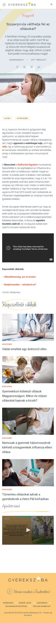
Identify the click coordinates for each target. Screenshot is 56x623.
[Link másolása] (39, 67)
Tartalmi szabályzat (42, 606)
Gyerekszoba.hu (16, 60)
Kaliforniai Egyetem (28, 164)
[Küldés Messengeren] (24, 67)
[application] (28, 530)
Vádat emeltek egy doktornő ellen (24, 349)
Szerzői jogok (25, 603)
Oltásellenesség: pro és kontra (20, 276)
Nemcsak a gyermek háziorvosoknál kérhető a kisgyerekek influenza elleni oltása (27, 447)
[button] (28, 530)
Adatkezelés (42, 603)
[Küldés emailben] (31, 67)
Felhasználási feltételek (16, 606)
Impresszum (8, 603)
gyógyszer (22, 118)
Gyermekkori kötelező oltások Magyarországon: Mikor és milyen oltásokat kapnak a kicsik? (24, 396)
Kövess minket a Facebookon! (32, 592)
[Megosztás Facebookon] (17, 67)
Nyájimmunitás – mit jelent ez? (20, 284)
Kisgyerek (28, 15)
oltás (7, 118)
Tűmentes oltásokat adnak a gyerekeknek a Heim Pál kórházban (25, 497)
